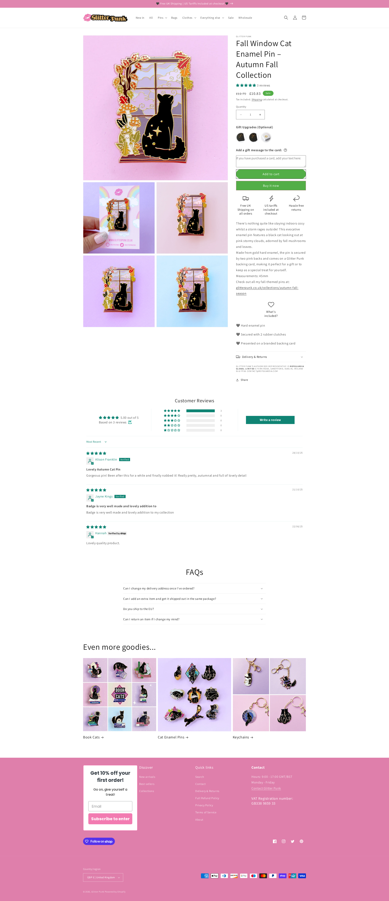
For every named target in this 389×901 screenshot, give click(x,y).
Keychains (241, 737)
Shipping (257, 99)
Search (199, 777)
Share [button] (244, 380)
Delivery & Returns (207, 791)
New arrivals (147, 777)
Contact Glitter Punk (266, 788)
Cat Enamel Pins (171, 737)
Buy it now (271, 185)
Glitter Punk (97, 891)
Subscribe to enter (110, 819)
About (199, 819)
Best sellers (146, 784)
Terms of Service (206, 812)
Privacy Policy (204, 805)
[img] (96, 453)
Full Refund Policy (207, 798)
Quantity (241, 106)
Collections (146, 791)
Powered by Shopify (115, 891)
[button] (162, 17)
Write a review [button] (270, 420)
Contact (200, 784)
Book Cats (91, 737)
